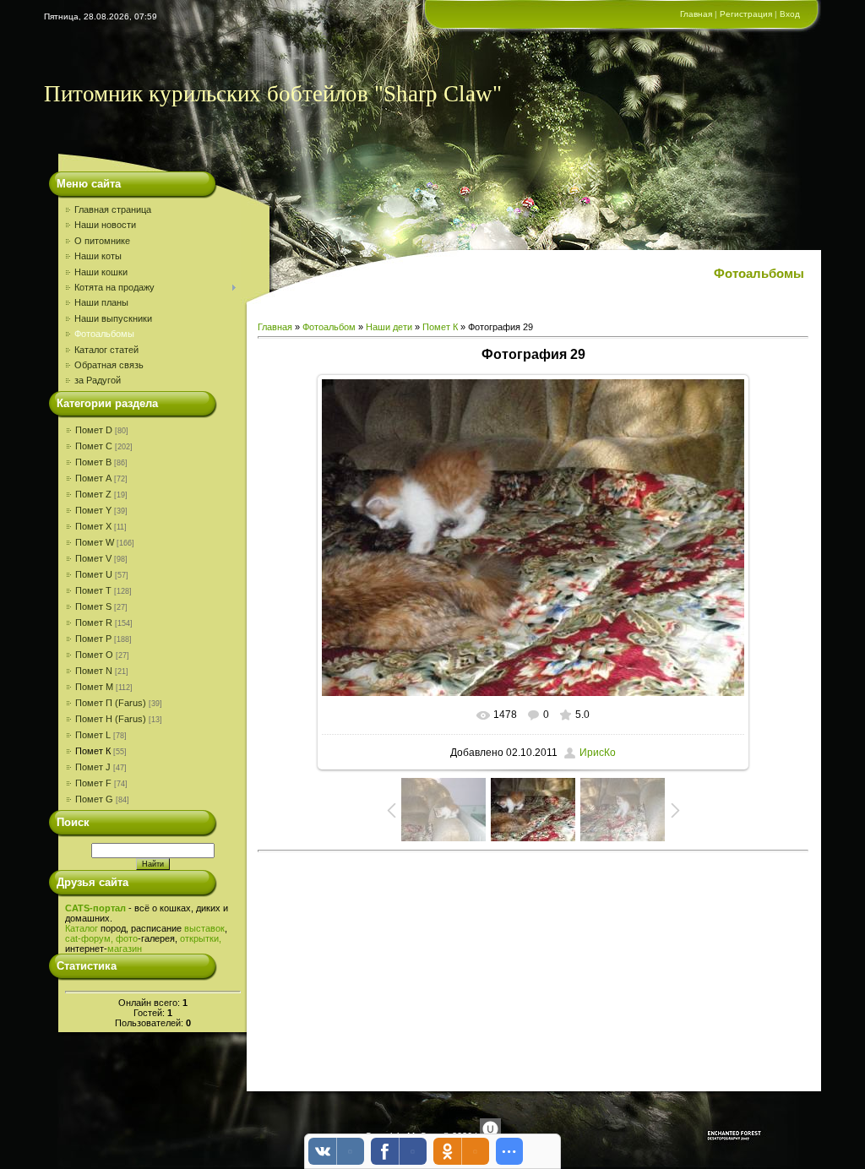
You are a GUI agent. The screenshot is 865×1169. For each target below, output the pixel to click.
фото (127, 938)
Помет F (93, 783)
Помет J (93, 767)
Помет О (94, 655)
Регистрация (746, 14)
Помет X (93, 526)
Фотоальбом (329, 327)
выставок (204, 928)
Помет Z (93, 494)
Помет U (93, 574)
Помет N (93, 671)
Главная (696, 14)
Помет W (94, 542)
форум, (97, 938)
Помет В (93, 462)
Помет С (93, 446)
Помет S (93, 606)
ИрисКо (597, 752)
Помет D (93, 430)
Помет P (93, 638)
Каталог (81, 928)
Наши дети (389, 327)
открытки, (200, 938)
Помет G (94, 799)
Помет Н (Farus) (110, 719)
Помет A (93, 478)
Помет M (94, 687)
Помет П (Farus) (110, 703)
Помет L (93, 735)
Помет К (93, 751)
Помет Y (93, 510)
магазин (124, 948)
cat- (73, 938)
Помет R (93, 622)
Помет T (93, 590)
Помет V (93, 558)
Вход (790, 14)
